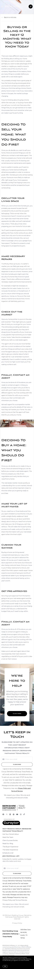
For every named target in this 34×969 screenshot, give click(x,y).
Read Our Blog (8, 843)
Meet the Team (8, 837)
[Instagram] (20, 814)
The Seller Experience (10, 850)
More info (5, 961)
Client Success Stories (10, 840)
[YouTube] (17, 814)
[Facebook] (3, 814)
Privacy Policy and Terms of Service (15, 900)
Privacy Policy (17, 923)
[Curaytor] (11, 824)
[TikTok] (24, 814)
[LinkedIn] (10, 814)
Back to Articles (10, 17)
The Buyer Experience (10, 847)
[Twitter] (6, 814)
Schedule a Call (8, 853)
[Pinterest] (13, 814)
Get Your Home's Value (11, 834)
